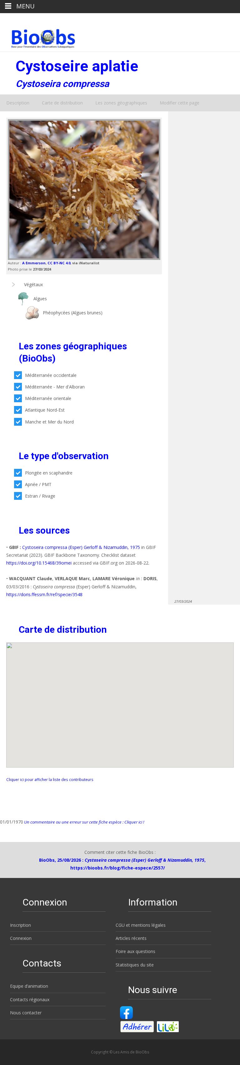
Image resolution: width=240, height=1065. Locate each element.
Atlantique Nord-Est (45, 410)
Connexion (21, 938)
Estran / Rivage (40, 496)
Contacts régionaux (29, 999)
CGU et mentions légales (141, 925)
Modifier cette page (179, 103)
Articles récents (131, 938)
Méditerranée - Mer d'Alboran (55, 387)
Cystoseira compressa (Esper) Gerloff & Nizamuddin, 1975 (81, 547)
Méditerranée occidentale (51, 375)
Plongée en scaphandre (48, 473)
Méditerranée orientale (48, 398)
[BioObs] (38, 36)
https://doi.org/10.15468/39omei (39, 563)
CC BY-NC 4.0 (59, 263)
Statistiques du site (135, 965)
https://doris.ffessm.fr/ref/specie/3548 (44, 594)
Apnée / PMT (38, 484)
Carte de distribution (62, 103)
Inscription (20, 925)
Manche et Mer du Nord (49, 422)
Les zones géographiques (121, 103)
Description (17, 103)
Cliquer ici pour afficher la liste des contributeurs (49, 779)
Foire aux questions (135, 951)
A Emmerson (34, 263)
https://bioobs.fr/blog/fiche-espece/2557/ (117, 868)
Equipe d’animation (29, 986)
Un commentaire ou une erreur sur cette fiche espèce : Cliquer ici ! (83, 822)
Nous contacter (26, 1013)
